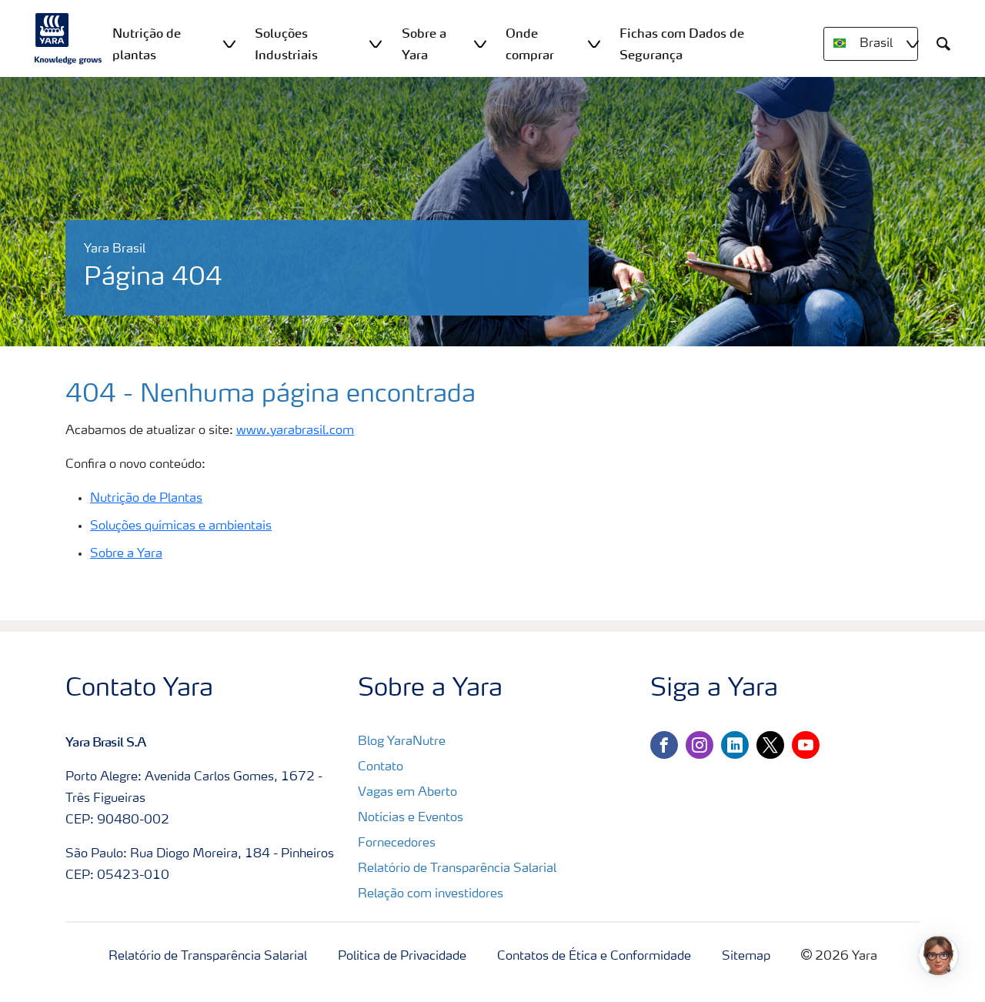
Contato (380, 767)
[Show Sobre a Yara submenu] (480, 43)
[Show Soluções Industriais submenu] (375, 43)
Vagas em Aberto (407, 793)
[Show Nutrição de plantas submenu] (229, 43)
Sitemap (746, 956)
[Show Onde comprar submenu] (594, 43)
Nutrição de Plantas (146, 499)
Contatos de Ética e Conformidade (594, 956)
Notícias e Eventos (410, 818)
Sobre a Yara (126, 554)
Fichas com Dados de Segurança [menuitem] (681, 43)
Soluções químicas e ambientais (181, 526)
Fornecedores (397, 843)
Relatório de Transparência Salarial (457, 869)
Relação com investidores (430, 894)
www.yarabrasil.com (295, 431)
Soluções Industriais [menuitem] (286, 43)
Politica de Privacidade (402, 956)
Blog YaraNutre (402, 742)
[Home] (68, 38)
